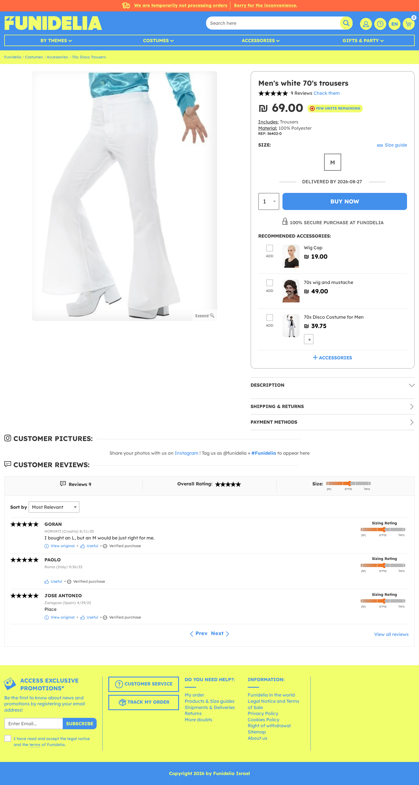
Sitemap (257, 732)
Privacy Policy (263, 713)
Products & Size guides (210, 701)
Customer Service (147, 684)
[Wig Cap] (291, 256)
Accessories (258, 40)
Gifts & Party (361, 40)
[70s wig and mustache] (291, 290)
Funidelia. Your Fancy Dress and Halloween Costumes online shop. (53, 23)
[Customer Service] (380, 24)
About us (257, 738)
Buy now (344, 201)
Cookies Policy (263, 719)
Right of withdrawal (269, 725)
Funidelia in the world (271, 695)
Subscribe (79, 723)
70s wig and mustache (328, 282)
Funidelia (12, 57)
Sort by (18, 507)
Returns (193, 713)
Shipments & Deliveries (210, 707)
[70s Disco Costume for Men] (291, 325)
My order (194, 695)
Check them (327, 93)
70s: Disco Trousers (89, 57)
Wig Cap (313, 247)
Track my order (147, 702)
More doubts (198, 719)
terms (34, 744)
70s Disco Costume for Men (334, 317)
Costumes (156, 40)
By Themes (53, 40)
